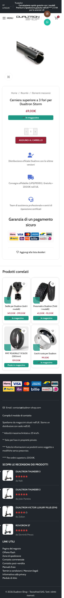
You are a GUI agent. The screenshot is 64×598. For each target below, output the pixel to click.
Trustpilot (19, 3)
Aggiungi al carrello (31, 140)
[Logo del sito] (27, 17)
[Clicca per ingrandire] (8, 76)
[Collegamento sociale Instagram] (47, 14)
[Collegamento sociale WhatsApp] (47, 22)
